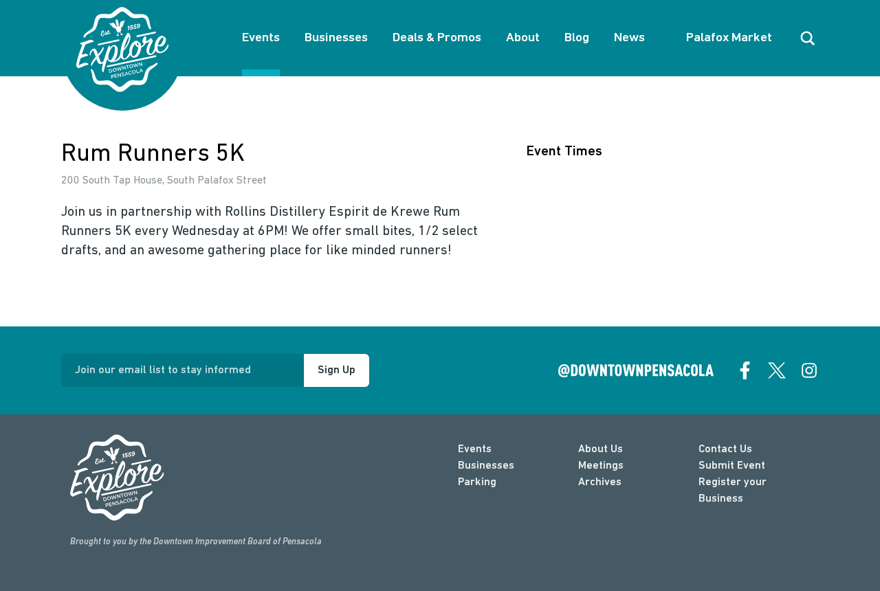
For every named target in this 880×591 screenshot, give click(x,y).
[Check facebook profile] (745, 370)
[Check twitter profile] (777, 370)
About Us (600, 449)
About (523, 38)
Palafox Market (729, 38)
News (629, 38)
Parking (477, 482)
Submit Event (731, 466)
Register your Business (732, 491)
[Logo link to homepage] (122, 49)
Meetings (601, 466)
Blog (576, 38)
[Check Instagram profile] (809, 370)
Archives (600, 482)
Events (261, 38)
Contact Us (725, 449)
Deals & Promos (437, 38)
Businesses (336, 38)
